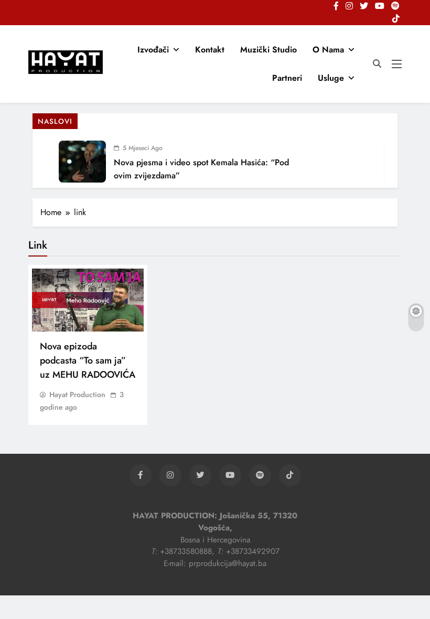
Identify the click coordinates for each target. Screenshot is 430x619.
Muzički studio (268, 50)
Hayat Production (77, 394)
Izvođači (153, 50)
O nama (328, 50)
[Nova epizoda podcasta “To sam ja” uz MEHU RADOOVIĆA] (88, 300)
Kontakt (209, 50)
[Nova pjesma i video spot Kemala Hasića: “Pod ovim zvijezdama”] (82, 162)
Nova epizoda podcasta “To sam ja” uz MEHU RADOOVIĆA (87, 360)
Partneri (287, 78)
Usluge (331, 78)
